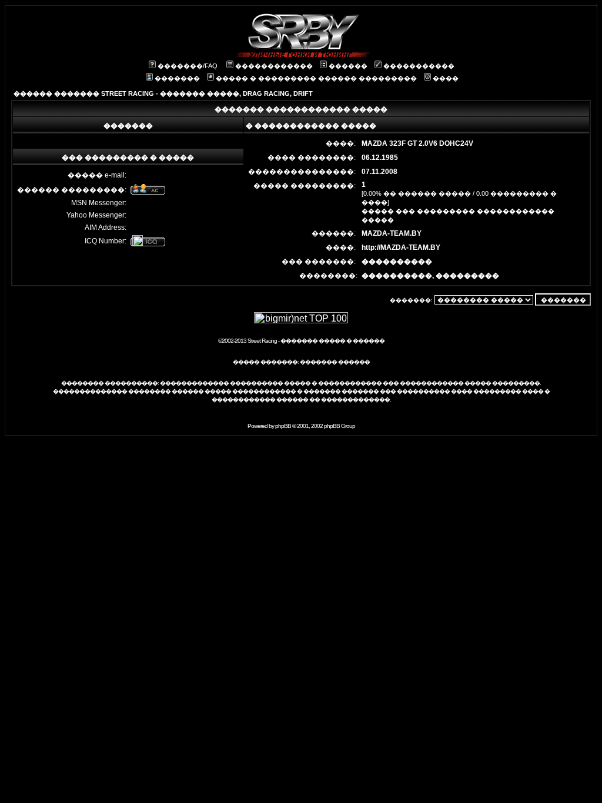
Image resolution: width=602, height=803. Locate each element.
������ (348, 65)
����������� (418, 65)
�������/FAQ (188, 65)
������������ (274, 65)
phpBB (283, 426)
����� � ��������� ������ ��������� (316, 78)
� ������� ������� (338, 391)
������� (177, 78)
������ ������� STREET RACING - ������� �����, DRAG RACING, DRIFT (163, 93)
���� (446, 78)
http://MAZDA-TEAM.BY (401, 247)
